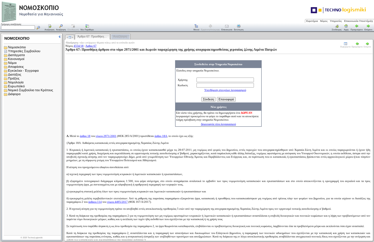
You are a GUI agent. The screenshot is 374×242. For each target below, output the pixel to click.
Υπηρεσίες (336, 21)
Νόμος (324, 21)
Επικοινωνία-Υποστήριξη (358, 21)
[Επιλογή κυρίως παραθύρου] (49, 28)
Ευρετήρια (312, 21)
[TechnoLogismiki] (49, 21)
